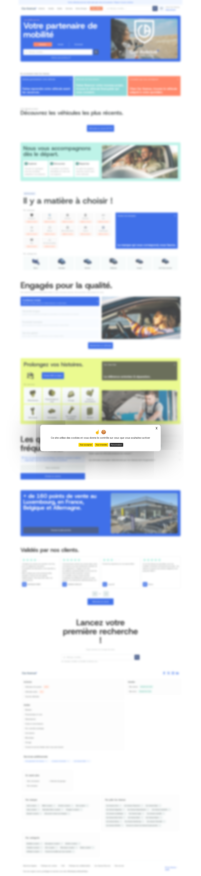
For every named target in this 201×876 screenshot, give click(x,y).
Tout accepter (86, 445)
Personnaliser (116, 445)
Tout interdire (101, 445)
